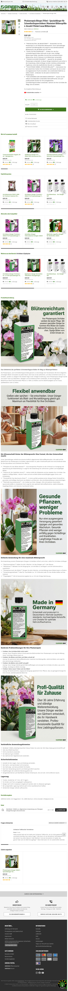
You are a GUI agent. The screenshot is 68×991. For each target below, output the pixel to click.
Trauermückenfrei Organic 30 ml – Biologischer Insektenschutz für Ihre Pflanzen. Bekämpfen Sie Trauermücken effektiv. (11, 155)
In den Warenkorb (46, 109)
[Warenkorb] (61, 7)
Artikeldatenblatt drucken (33, 121)
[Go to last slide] (4, 27)
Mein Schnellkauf (31, 124)
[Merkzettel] (56, 7)
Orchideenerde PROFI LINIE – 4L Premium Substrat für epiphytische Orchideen (11, 195)
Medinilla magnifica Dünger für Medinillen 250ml (55, 235)
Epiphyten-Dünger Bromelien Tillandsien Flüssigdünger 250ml (33, 274)
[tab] (4, 170)
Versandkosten (37, 38)
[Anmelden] (52, 7)
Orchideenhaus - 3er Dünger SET (55, 195)
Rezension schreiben (40, 31)
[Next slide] (13, 27)
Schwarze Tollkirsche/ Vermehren (23, 829)
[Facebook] (40, 973)
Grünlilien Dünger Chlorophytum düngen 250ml (34, 235)
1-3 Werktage (38, 100)
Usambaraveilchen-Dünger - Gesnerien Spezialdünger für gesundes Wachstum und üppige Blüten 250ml (55, 155)
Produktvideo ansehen (32, 92)
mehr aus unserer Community (57, 823)
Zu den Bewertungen (16, 914)
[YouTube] (43, 973)
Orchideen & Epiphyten (23, 253)
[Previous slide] (4, 152)
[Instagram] (37, 973)
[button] (19, 20)
